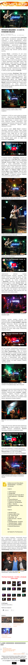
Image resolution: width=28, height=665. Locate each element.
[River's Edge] (14, 3)
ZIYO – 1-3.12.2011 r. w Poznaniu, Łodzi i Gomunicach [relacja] (6, 625)
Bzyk (4, 643)
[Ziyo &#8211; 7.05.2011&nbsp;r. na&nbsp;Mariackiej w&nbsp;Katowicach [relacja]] (6, 631)
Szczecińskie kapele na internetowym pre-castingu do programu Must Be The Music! (9, 649)
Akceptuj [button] (23, 660)
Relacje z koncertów (12, 35)
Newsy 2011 (5, 35)
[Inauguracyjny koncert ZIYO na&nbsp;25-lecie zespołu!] (18, 620)
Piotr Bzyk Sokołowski (20, 643)
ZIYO (2, 644)
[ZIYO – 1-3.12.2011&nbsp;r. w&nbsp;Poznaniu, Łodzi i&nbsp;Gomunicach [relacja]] (6, 620)
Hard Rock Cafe (10, 643)
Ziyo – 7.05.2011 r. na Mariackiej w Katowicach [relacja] (6, 636)
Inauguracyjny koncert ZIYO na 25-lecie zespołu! (18, 625)
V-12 (3, 34)
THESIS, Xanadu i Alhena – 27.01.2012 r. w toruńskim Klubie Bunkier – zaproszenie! (18, 654)
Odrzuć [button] (14, 663)
